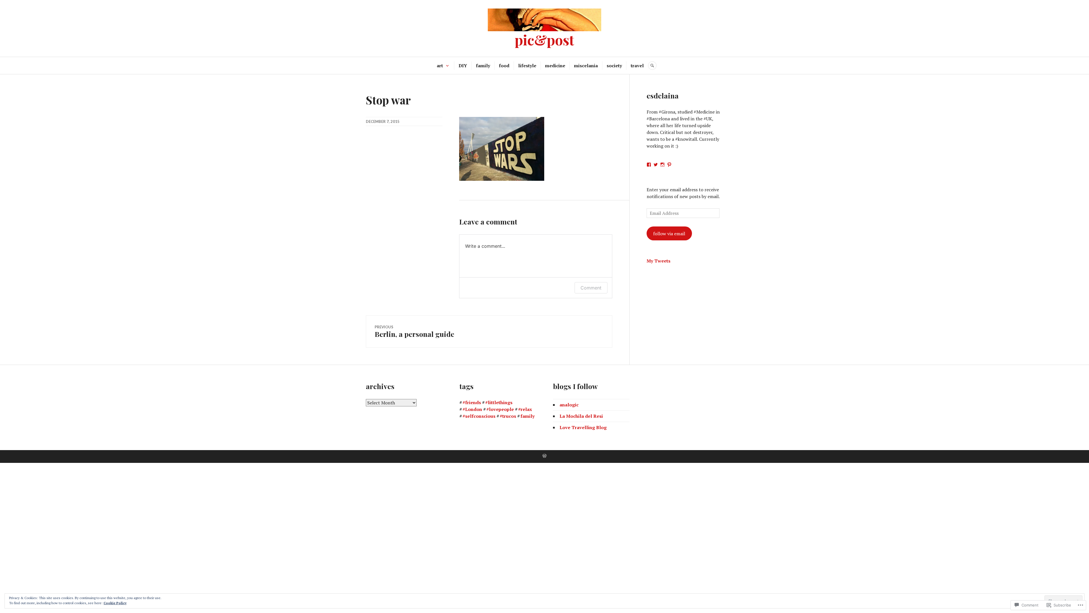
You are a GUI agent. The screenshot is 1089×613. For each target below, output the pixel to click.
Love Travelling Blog (583, 427)
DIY (463, 65)
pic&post (544, 39)
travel (637, 65)
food (504, 65)
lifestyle (527, 65)
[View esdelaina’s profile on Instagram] (662, 164)
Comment (591, 288)
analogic (569, 405)
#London (472, 409)
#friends (472, 402)
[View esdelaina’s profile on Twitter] (655, 164)
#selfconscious (479, 416)
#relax (525, 409)
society (614, 65)
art (440, 65)
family (483, 65)
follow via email (669, 233)
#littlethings (498, 402)
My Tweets (658, 261)
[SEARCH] (652, 65)
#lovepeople (500, 409)
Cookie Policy (115, 603)
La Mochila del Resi (581, 416)
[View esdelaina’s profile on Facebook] (649, 164)
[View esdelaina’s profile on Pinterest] (669, 164)
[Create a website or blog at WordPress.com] (544, 456)
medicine (555, 65)
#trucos (508, 416)
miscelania (586, 65)
